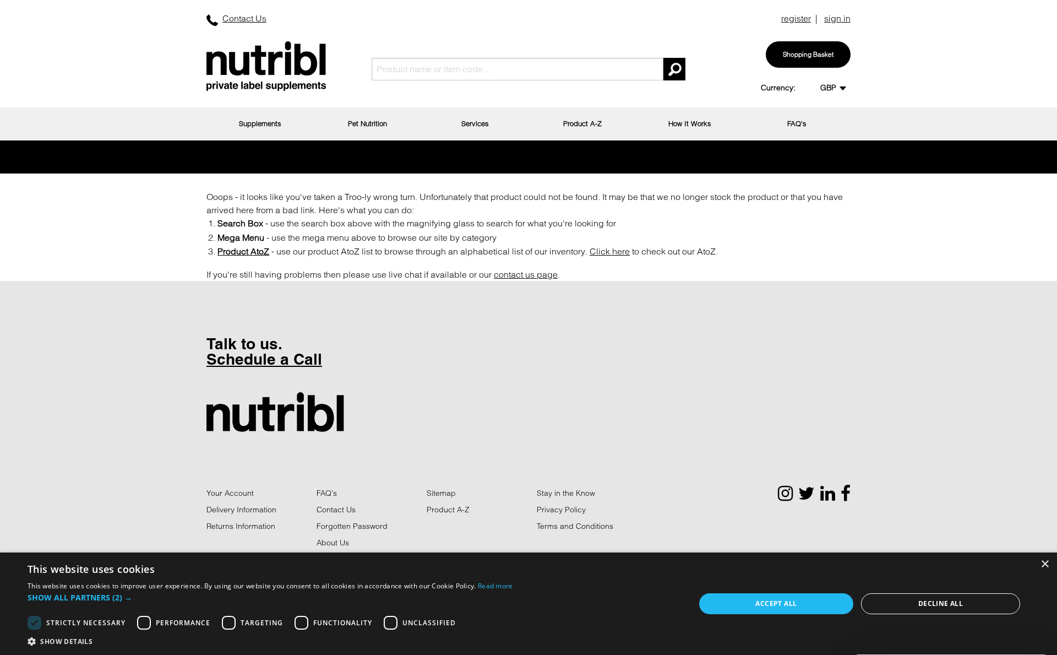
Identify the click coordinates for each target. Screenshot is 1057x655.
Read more (495, 586)
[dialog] (528, 604)
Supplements (260, 123)
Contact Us (244, 18)
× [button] (1044, 564)
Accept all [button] (776, 603)
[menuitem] (260, 123)
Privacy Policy (561, 510)
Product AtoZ (243, 251)
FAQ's (797, 123)
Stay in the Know (566, 493)
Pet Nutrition (367, 123)
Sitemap (441, 493)
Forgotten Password (352, 526)
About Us (333, 543)
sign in (837, 18)
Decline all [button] (940, 603)
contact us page (526, 274)
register (796, 18)
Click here (610, 251)
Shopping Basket (808, 54)
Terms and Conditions (575, 526)
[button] (270, 597)
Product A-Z (582, 123)
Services (475, 123)
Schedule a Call (264, 359)
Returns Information (240, 526)
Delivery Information (241, 510)
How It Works (689, 123)
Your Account (230, 493)
